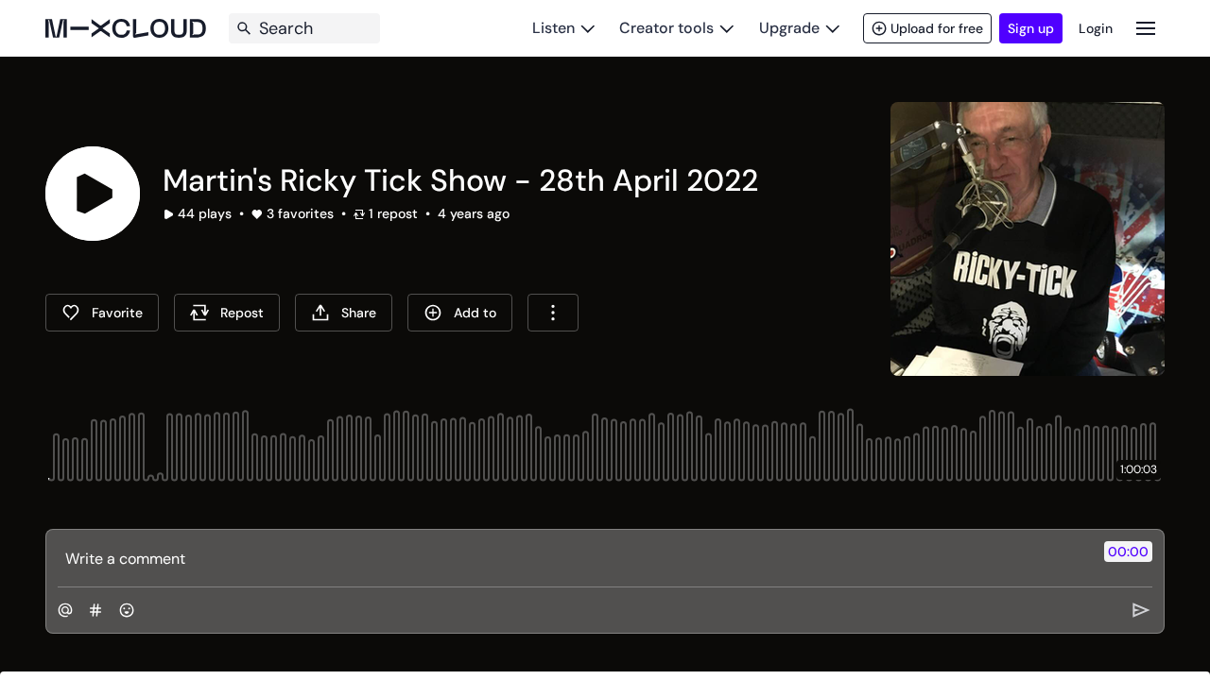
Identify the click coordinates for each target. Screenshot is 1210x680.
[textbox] (573, 558)
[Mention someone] (65, 610)
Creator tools (666, 28)
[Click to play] (92, 193)
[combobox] (553, 313)
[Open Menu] (1146, 28)
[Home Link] (125, 28)
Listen (553, 28)
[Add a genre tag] (95, 610)
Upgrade (789, 28)
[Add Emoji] (126, 610)
